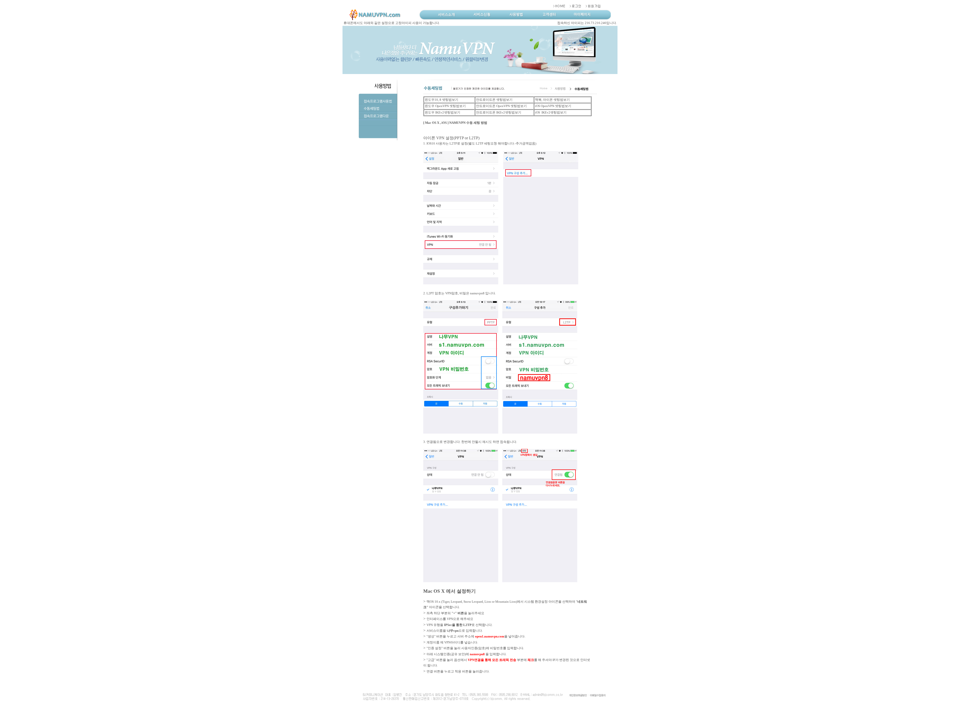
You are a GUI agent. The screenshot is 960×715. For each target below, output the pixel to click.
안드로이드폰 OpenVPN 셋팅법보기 (501, 106)
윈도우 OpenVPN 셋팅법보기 (445, 106)
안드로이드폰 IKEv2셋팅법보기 (498, 112)
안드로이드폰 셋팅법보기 (493, 100)
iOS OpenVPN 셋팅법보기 (552, 106)
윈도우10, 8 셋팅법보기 (441, 100)
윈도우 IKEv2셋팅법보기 (442, 112)
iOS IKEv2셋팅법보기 (550, 112)
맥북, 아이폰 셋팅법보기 (552, 100)
